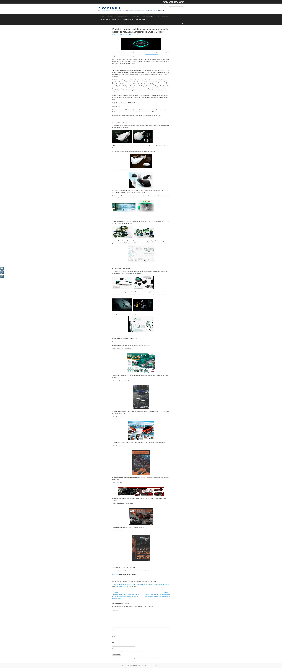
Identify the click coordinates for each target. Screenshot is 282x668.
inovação (126, 586)
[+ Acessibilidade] (2, 276)
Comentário (115, 610)
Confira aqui (115, 574)
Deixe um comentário (134, 34)
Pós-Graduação (111, 16)
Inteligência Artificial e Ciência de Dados (109, 19)
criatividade (129, 584)
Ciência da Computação (147, 16)
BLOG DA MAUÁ (109, 8)
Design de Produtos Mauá (141, 584)
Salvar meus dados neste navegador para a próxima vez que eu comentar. (129, 651)
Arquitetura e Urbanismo (123, 16)
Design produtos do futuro (158, 584)
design (134, 584)
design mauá (149, 584)
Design (157, 16)
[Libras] (2, 269)
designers (122, 586)
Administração (135, 16)
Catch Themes (157, 665)
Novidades (116, 584)
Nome (114, 630)
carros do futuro (123, 584)
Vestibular (102, 16)
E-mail (114, 636)
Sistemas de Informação (141, 19)
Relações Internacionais (127, 19)
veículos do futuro (132, 586)
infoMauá (126, 34)
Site (113, 642)
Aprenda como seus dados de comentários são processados (147, 658)
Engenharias (165, 16)
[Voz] (2, 272)
